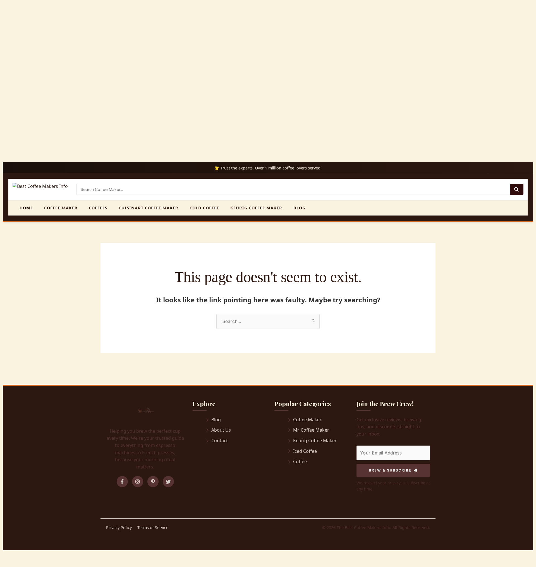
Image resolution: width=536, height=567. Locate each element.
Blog (299, 207)
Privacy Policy (119, 527)
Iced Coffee (305, 451)
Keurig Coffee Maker (256, 207)
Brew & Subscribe (390, 470)
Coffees (98, 207)
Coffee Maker (61, 207)
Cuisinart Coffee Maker (148, 207)
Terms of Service (152, 527)
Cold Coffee (204, 207)
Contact (219, 440)
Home (26, 207)
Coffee (300, 461)
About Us (221, 430)
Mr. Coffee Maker (311, 430)
